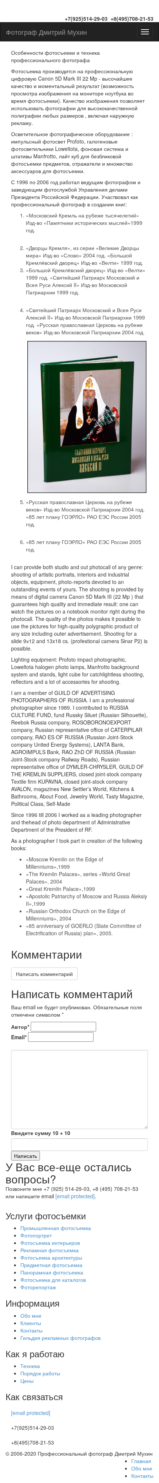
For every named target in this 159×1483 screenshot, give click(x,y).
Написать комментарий (44, 973)
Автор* (20, 1026)
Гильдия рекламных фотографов (60, 1337)
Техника (30, 1365)
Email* (19, 1037)
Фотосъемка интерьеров (50, 1242)
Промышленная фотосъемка (55, 1228)
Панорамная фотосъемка (51, 1272)
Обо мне (30, 1315)
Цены (27, 1380)
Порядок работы (40, 1373)
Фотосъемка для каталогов (53, 1279)
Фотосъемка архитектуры (51, 1257)
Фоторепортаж (38, 1287)
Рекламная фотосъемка (49, 1250)
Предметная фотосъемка (51, 1265)
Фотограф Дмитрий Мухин (46, 32)
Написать (25, 1155)
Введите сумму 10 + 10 (40, 1132)
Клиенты (30, 1323)
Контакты (31, 1330)
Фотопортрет (36, 1235)
